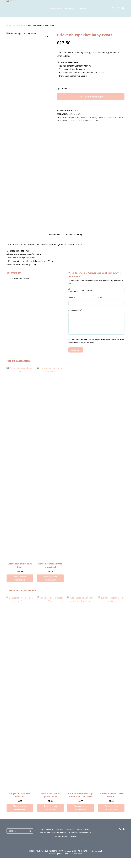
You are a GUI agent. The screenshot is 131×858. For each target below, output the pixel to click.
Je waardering (74, 290)
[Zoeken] (113, 8)
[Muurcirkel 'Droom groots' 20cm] (50, 692)
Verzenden (75, 350)
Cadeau (92, 118)
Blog (73, 836)
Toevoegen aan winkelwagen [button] (19, 578)
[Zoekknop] (30, 831)
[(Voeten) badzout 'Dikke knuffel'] (111, 692)
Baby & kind (74, 114)
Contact (82, 8)
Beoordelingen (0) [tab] (74, 235)
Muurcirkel (76, 120)
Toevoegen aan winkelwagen (90, 97)
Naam (71, 298)
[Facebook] (120, 829)
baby (65, 118)
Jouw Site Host (75, 853)
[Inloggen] (118, 8)
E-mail (101, 298)
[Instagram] (123, 829)
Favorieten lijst (83, 829)
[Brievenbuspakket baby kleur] (20, 463)
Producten (70, 8)
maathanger (63, 120)
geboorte (103, 118)
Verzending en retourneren (53, 833)
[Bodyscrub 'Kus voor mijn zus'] (20, 692)
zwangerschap (91, 120)
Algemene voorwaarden (80, 833)
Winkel (70, 829)
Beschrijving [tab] (55, 235)
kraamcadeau (116, 118)
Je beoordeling (75, 310)
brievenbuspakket (78, 118)
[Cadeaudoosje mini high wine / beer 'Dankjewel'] (80, 692)
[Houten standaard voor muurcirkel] (50, 463)
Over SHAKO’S (56, 8)
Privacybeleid (61, 836)
